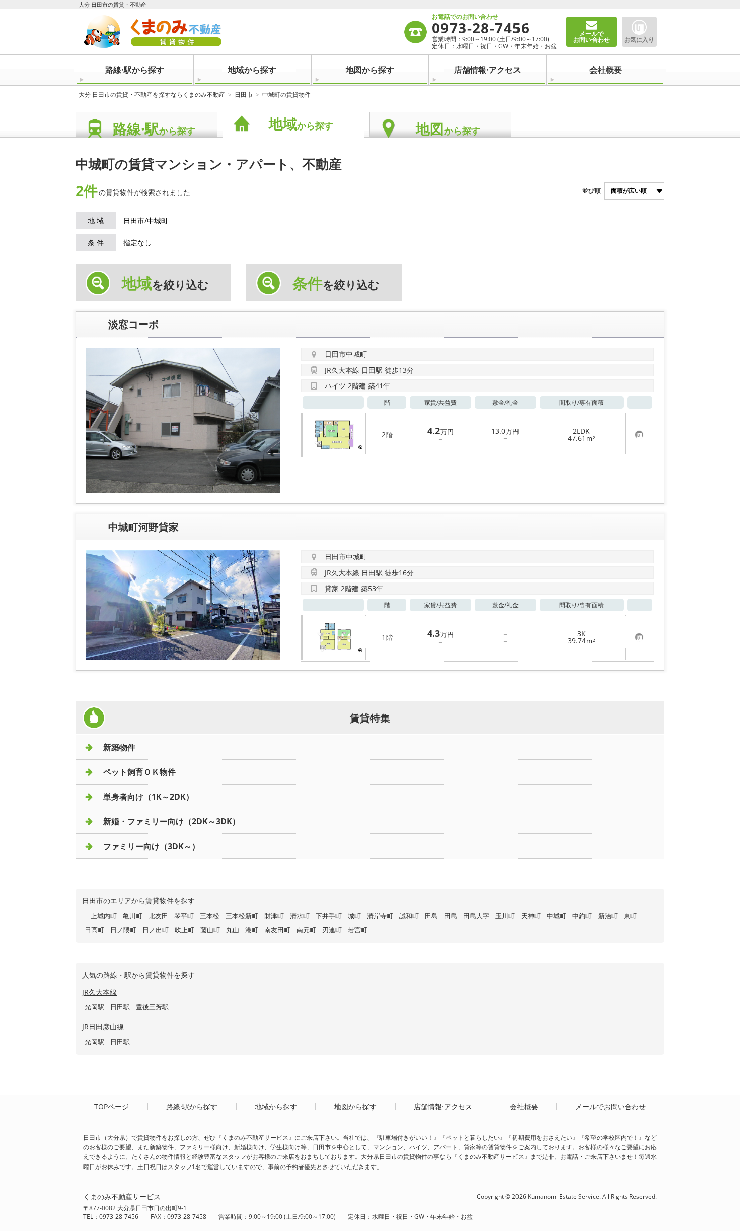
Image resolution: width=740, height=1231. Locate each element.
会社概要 (605, 69)
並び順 (591, 190)
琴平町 (184, 915)
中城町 (556, 915)
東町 (630, 915)
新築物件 (119, 747)
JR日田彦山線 (103, 1026)
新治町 (608, 915)
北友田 (158, 915)
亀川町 (132, 915)
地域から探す (252, 69)
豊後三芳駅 (152, 1006)
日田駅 (120, 1006)
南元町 (306, 929)
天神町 (531, 915)
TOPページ (111, 1106)
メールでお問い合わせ (610, 1106)
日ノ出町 (155, 929)
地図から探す (370, 69)
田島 (431, 915)
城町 (354, 915)
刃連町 (332, 929)
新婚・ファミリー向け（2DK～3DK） (171, 821)
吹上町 (184, 929)
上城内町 (104, 915)
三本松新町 (242, 915)
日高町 (94, 929)
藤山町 (210, 929)
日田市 (244, 94)
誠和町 (409, 915)
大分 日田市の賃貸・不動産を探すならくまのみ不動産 (152, 94)
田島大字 (476, 915)
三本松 (209, 915)
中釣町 (582, 915)
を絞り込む (165, 283)
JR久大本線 (99, 992)
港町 (251, 929)
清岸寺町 (380, 915)
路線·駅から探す (134, 69)
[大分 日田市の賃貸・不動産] (243, 31)
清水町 (300, 915)
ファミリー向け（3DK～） (151, 846)
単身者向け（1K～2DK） (148, 796)
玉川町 (505, 915)
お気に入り (639, 39)
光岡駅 (94, 1006)
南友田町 (277, 929)
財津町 (274, 915)
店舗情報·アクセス (487, 69)
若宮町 (357, 929)
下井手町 (329, 915)
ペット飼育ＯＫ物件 (139, 772)
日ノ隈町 (123, 929)
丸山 (232, 929)
